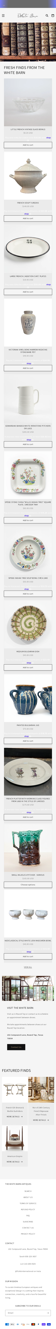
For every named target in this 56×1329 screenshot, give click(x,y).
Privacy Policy (28, 1234)
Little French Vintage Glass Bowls (28, 129)
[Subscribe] (48, 1313)
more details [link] (13, 1116)
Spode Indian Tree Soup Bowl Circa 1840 (28, 578)
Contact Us (16, 1047)
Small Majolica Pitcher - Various (28, 875)
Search (28, 1191)
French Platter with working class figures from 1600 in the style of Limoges (28, 799)
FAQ (28, 1215)
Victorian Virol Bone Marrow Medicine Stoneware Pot (28, 350)
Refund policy (28, 1209)
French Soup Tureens (28, 203)
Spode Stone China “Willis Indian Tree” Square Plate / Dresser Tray (28, 503)
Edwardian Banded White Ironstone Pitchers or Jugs (28, 427)
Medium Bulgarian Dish (28, 651)
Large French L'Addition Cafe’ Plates (28, 276)
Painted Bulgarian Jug (28, 725)
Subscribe (28, 1221)
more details (39, 1120)
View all (28, 967)
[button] (3, 15)
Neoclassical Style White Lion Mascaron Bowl (28, 940)
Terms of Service (28, 1203)
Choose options (28, 884)
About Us (28, 1197)
